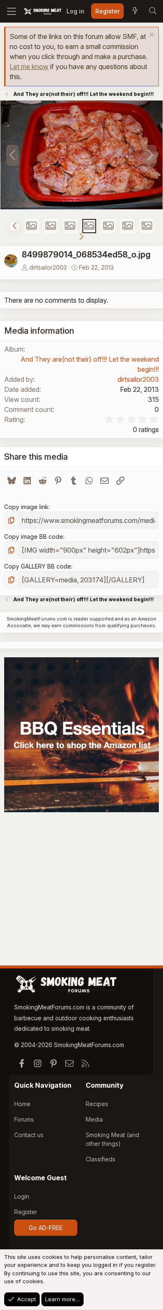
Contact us (28, 1134)
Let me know (29, 66)
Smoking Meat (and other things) (112, 1139)
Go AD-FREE (46, 1227)
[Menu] (11, 11)
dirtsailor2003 (48, 267)
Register (25, 1211)
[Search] (152, 11)
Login (21, 1196)
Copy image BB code (33, 536)
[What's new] (135, 11)
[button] (14, 226)
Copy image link (26, 506)
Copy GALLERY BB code (37, 566)
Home (22, 1103)
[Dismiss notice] (150, 35)
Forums (24, 1119)
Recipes (97, 1103)
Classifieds (100, 1159)
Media (94, 1119)
